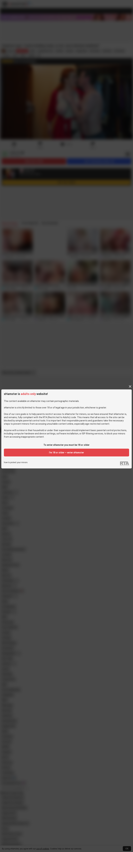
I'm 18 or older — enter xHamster (66, 452)
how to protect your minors (16, 462)
